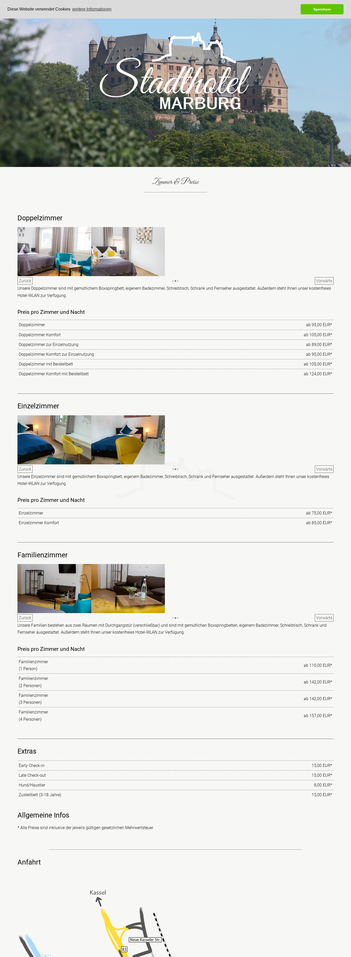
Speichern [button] (322, 9)
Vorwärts (324, 280)
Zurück (25, 280)
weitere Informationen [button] (92, 9)
